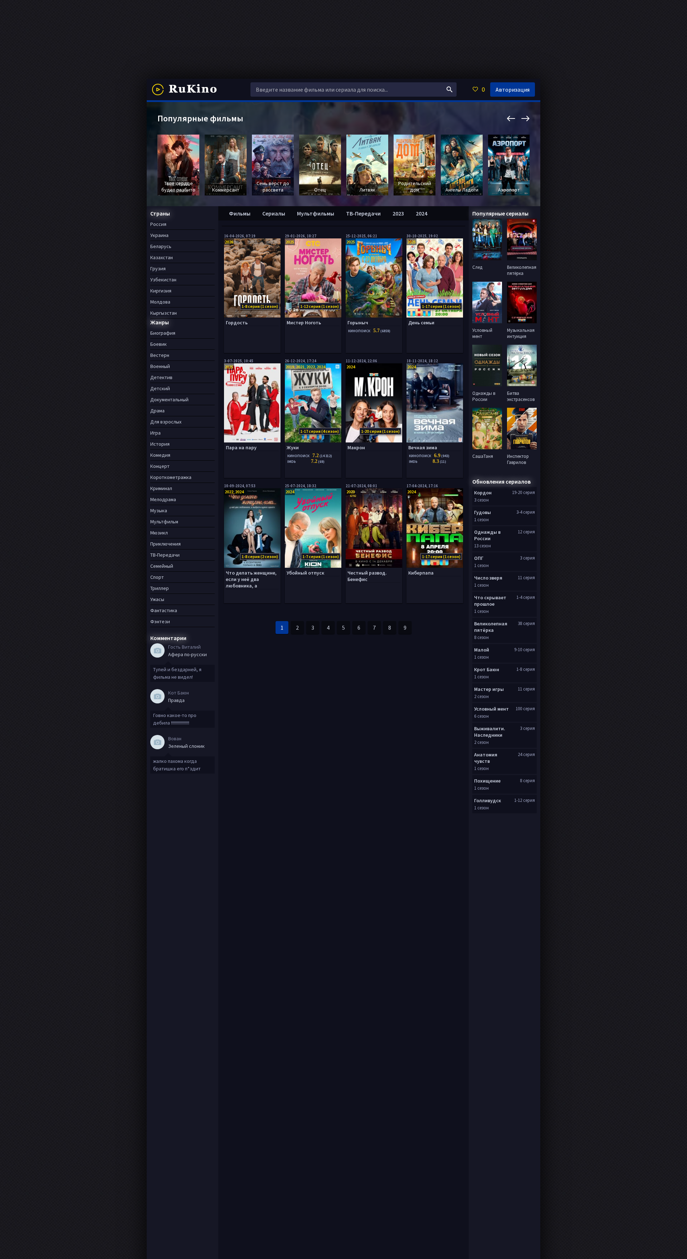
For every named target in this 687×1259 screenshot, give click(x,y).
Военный (160, 366)
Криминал (161, 488)
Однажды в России (487, 535)
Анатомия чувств (485, 757)
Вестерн (159, 355)
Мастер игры (489, 689)
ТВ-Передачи (363, 213)
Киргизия (160, 290)
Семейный (161, 566)
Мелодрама (163, 499)
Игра (155, 433)
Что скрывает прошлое (490, 600)
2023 (398, 213)
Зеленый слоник (186, 746)
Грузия (158, 268)
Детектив (161, 377)
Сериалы (273, 213)
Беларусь (160, 246)
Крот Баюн (486, 669)
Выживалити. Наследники (489, 731)
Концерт (160, 466)
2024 (421, 213)
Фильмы (239, 213)
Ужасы (157, 599)
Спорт (157, 577)
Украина (159, 235)
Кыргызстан (163, 313)
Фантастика (163, 610)
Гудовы (482, 512)
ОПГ (478, 558)
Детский (160, 388)
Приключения (165, 544)
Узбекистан (163, 279)
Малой (481, 650)
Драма (157, 410)
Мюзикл (159, 532)
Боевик (158, 344)
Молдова (160, 302)
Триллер (159, 588)
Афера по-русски (187, 654)
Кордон (483, 492)
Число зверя (488, 578)
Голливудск (487, 800)
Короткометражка (170, 477)
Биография (162, 333)
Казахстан (161, 257)
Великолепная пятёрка (490, 626)
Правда (176, 700)
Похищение (487, 781)
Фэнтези (160, 621)
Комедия (160, 455)
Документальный (169, 399)
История (160, 444)
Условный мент (491, 709)
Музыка (158, 510)
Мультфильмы (315, 213)
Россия (158, 224)
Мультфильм (164, 521)
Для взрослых (165, 421)
